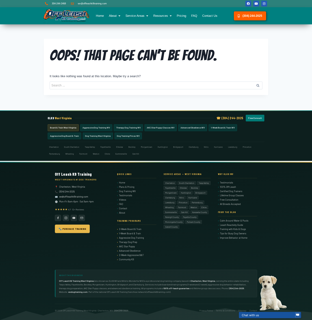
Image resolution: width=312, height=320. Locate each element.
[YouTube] (74, 218)
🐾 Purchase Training (72, 228)
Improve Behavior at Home (233, 237)
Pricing (181, 15)
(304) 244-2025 (67, 191)
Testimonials (125, 195)
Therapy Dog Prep (128, 242)
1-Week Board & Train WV (223, 127)
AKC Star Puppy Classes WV (160, 127)
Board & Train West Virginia (63, 127)
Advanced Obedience (129, 250)
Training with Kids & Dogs (233, 229)
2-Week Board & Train (130, 229)
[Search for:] (156, 85)
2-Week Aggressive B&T (131, 255)
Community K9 (126, 259)
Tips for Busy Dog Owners (233, 233)
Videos (122, 199)
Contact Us (209, 15)
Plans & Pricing (126, 186)
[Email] (82, 218)
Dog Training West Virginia (98, 136)
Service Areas (134, 15)
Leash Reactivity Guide (231, 224)
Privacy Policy (206, 310)
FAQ (194, 15)
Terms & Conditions (225, 310)
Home (100, 15)
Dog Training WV (127, 191)
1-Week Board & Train (130, 233)
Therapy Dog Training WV (128, 127)
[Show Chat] (297, 315)
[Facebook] (248, 3)
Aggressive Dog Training (131, 237)
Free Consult (255, 118)
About (113, 15)
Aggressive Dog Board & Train (64, 136)
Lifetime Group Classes (232, 195)
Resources (160, 15)
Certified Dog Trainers (231, 191)
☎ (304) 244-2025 (229, 118)
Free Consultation (229, 199)
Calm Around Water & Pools (234, 220)
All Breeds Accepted (230, 204)
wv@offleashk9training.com (73, 196)
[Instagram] (264, 3)
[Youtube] (256, 3)
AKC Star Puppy (127, 246)
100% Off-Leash (228, 186)
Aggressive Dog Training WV (96, 127)
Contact (123, 208)
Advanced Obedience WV (193, 127)
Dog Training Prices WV (128, 136)
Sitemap (242, 310)
